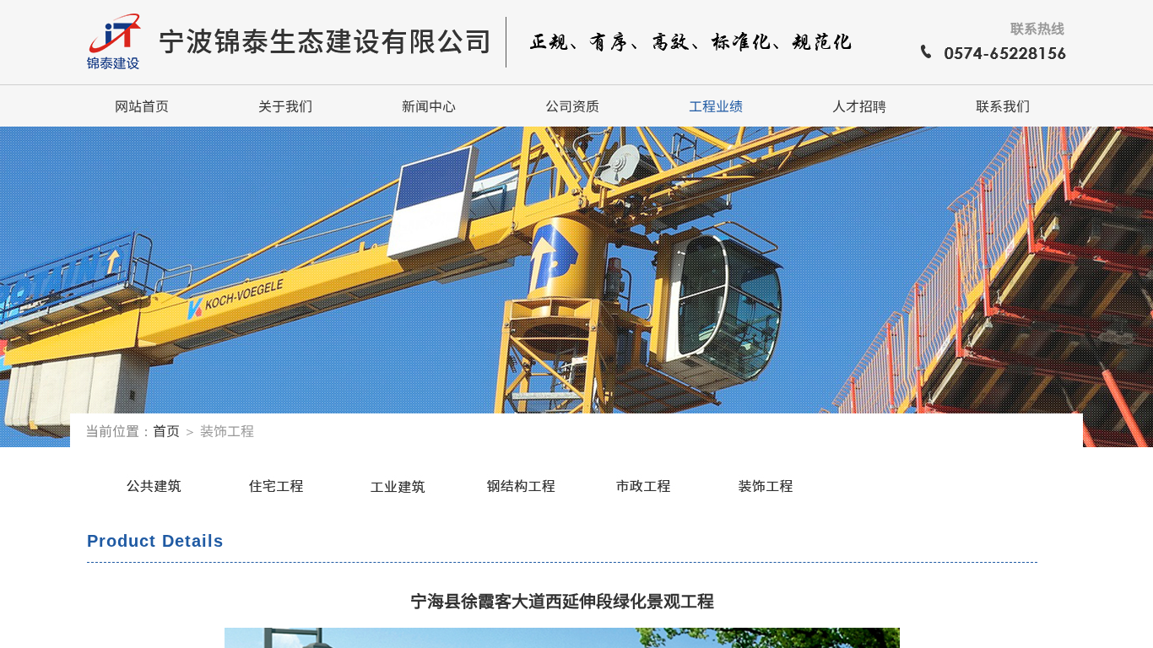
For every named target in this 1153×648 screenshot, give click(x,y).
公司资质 (572, 105)
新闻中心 (429, 105)
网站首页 (142, 105)
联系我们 (1003, 105)
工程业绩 (716, 105)
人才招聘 (859, 105)
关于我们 (285, 105)
